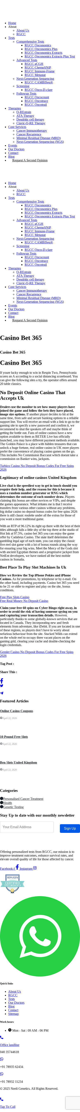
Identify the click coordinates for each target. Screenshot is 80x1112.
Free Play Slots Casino (14, 597)
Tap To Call (7, 1106)
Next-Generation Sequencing (35, 78)
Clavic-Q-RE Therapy (30, 123)
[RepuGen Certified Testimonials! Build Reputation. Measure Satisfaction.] (12, 894)
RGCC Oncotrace (36, 101)
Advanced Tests (26, 60)
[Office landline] (1, 1038)
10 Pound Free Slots (14, 736)
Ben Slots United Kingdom (18, 762)
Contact (13, 153)
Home (12, 23)
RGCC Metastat (35, 75)
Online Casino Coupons (16, 711)
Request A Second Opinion (30, 160)
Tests (11, 38)
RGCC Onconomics (38, 45)
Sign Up (70, 828)
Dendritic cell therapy (30, 119)
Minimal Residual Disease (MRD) (38, 138)
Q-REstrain (23, 112)
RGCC (21, 34)
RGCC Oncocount (37, 97)
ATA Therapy (25, 116)
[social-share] (40, 681)
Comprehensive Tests (30, 41)
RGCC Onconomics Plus (41, 49)
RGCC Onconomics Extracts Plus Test (50, 56)
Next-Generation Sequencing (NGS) (40, 141)
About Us (22, 30)
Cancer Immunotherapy (31, 130)
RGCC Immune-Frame (40, 71)
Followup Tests (26, 93)
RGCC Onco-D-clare (39, 90)
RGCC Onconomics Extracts (43, 52)
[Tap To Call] (1, 1099)
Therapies (14, 108)
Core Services (17, 127)
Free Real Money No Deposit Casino (24, 601)
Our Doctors (16, 149)
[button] (40, 172)
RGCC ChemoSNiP (38, 67)
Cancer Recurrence (28, 134)
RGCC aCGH (34, 64)
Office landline (9, 1045)
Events (12, 145)
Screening (22, 86)
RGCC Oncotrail (36, 104)
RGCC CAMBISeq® (39, 82)
